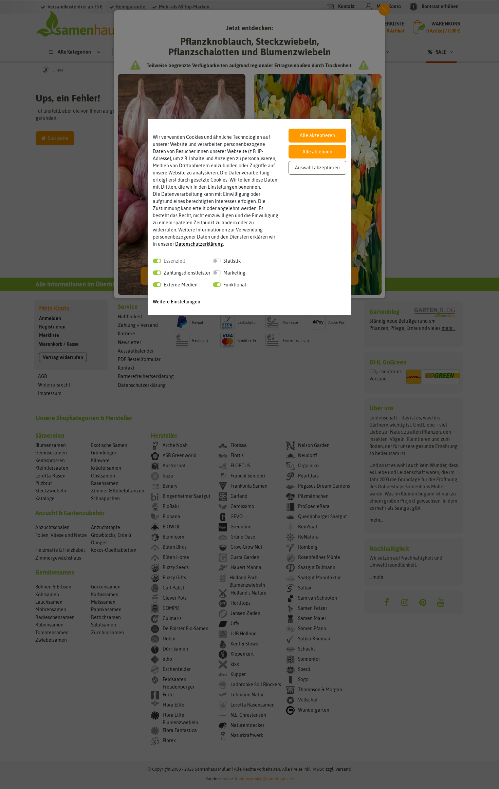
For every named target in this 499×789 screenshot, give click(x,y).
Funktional (234, 284)
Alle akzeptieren (317, 135)
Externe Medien (181, 284)
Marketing (234, 273)
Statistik (232, 261)
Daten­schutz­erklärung (199, 244)
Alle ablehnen (317, 151)
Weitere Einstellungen (176, 301)
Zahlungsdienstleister (187, 273)
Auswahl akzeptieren (317, 167)
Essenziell (174, 261)
